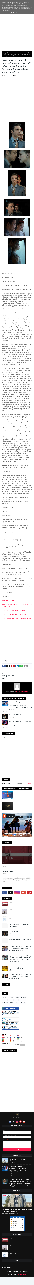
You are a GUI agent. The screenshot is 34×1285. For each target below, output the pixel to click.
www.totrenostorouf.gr (9, 600)
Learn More (14, 12)
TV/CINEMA (23, 1002)
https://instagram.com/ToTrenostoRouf (14, 614)
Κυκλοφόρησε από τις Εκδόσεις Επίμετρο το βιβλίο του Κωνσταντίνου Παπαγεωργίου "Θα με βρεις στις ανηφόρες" (17, 879)
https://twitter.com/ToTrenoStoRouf (13, 610)
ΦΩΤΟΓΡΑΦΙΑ (5, 1002)
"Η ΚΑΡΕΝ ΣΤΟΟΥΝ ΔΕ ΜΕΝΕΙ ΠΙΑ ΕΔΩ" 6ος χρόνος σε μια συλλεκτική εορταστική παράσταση (19, 723)
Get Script (5, 1029)
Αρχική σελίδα (6, 53)
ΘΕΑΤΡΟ (11, 53)
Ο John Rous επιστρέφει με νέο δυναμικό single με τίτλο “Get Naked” (19, 968)
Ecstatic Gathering (17, 1271)
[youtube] (23, 892)
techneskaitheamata (8, 75)
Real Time (10, 1029)
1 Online (14, 1229)
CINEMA (16, 1002)
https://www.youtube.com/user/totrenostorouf (17, 619)
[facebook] (4, 892)
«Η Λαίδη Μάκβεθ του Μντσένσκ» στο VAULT (20, 932)
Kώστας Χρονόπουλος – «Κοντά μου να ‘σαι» (20, 939)
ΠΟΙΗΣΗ (16, 1000)
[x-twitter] (10, 892)
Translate (28, 783)
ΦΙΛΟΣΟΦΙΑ (22, 1000)
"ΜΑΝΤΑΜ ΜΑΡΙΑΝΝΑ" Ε (14, 715)
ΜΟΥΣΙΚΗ (10, 1000)
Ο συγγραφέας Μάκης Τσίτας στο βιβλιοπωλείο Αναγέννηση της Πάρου (18, 1160)
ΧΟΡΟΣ (11, 1002)
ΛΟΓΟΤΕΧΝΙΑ (23, 997)
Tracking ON (15, 1029)
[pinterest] (29, 892)
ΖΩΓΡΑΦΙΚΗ (11, 997)
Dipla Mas (9, 1271)
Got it (21, 12)
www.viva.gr (17, 536)
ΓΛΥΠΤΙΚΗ (4, 997)
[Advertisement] (17, 30)
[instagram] (17, 892)
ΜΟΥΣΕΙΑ (4, 1000)
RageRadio (25, 1271)
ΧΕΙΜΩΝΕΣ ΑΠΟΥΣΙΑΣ (8, 871)
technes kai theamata (21, 1274)
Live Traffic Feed (10, 1008)
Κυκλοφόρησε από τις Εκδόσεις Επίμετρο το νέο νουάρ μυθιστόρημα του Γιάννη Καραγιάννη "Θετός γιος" (20, 976)
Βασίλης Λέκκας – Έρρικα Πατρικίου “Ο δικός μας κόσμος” (18, 925)
